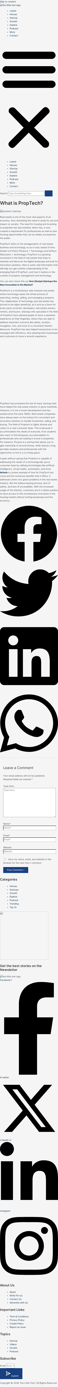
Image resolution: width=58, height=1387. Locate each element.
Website (7, 847)
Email (3, 1365)
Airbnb (4, 472)
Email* (6, 835)
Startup (13, 18)
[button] (29, 99)
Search (3, 193)
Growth (13, 21)
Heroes (13, 14)
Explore (13, 25)
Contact (14, 35)
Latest (13, 10)
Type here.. (9, 786)
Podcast (14, 28)
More (12, 32)
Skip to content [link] (8, 1)
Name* (6, 823)
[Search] (49, 193)
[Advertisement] (29, 369)
